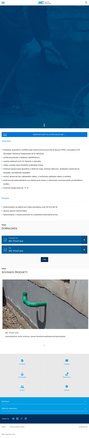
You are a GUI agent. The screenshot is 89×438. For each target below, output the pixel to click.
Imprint (4, 426)
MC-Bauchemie (44, 2)
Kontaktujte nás (83, 426)
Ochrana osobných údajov (17, 426)
